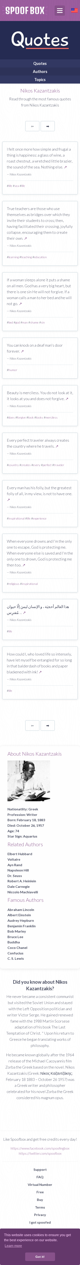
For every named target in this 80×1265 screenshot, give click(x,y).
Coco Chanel (17, 948)
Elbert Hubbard (19, 854)
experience (40, 518)
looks (39, 417)
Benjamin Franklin (21, 926)
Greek (33, 809)
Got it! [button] (40, 1256)
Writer (31, 815)
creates (26, 465)
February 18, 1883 (31, 820)
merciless (51, 417)
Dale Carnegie (18, 886)
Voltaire (13, 859)
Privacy (40, 1215)
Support (40, 1169)
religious (14, 584)
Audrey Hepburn (20, 920)
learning (14, 257)
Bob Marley (16, 931)
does (12, 417)
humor (13, 370)
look (31, 417)
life (10, 186)
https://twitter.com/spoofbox (40, 1153)
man (25, 322)
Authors (40, 71)
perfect (47, 465)
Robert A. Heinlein (21, 881)
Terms (40, 1207)
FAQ (40, 1177)
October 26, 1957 (30, 825)
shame (34, 322)
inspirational (17, 518)
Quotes (40, 63)
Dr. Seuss (14, 876)
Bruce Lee (15, 937)
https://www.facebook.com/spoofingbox (40, 1148)
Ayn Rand (14, 865)
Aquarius (30, 836)
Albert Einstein (19, 915)
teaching (26, 257)
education (40, 257)
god (17, 322)
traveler (59, 465)
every (36, 465)
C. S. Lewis (15, 958)
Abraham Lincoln (20, 910)
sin (43, 322)
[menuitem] (40, 63)
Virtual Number (40, 1184)
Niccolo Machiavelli (22, 892)
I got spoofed (40, 1222)
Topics (40, 79)
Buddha (13, 942)
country (14, 465)
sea (17, 186)
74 (17, 831)
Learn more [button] (13, 1246)
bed (11, 322)
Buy (40, 1200)
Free (40, 1192)
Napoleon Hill (18, 870)
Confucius (15, 953)
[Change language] (74, 10)
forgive (21, 417)
